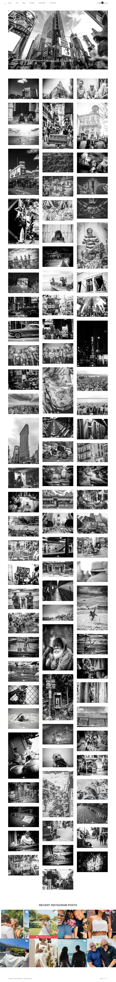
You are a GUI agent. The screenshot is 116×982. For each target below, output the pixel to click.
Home (9, 3)
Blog (24, 3)
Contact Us (53, 3)
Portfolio (32, 3)
